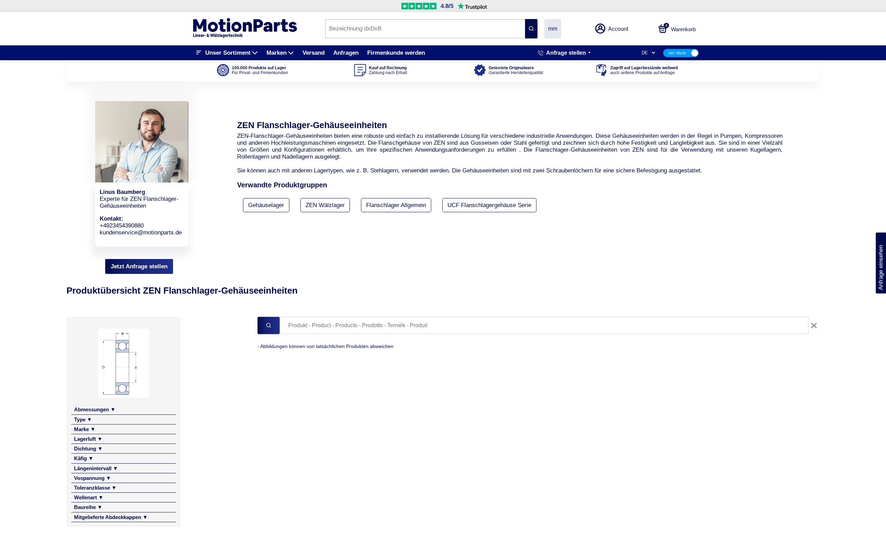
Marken (276, 53)
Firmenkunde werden (396, 53)
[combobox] (424, 28)
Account (618, 29)
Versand (313, 53)
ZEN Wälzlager (325, 205)
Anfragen (346, 53)
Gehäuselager (266, 205)
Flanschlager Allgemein (396, 205)
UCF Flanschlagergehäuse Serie (489, 205)
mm (552, 29)
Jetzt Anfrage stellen (139, 266)
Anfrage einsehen (880, 263)
